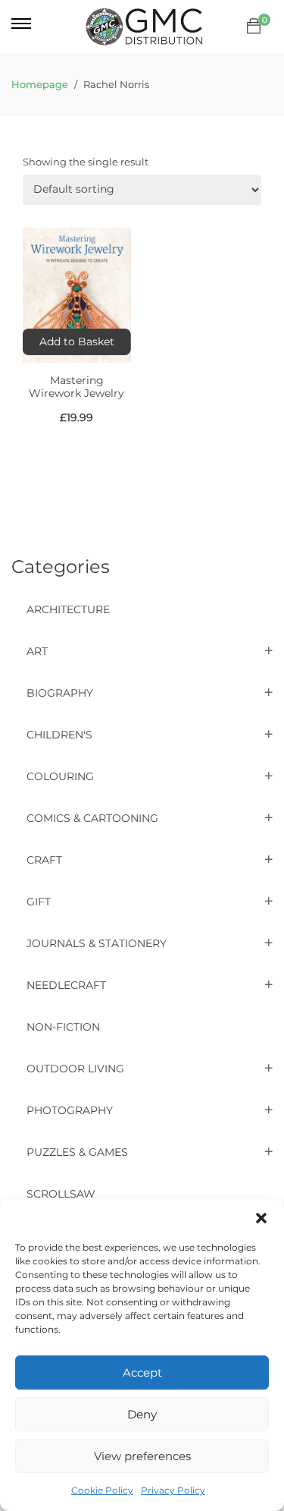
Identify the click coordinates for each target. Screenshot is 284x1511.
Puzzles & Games (77, 1152)
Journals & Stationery (97, 943)
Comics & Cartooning (92, 818)
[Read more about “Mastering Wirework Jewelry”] (77, 342)
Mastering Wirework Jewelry (76, 386)
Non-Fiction (63, 1027)
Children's (59, 734)
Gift (39, 901)
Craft (44, 860)
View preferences (142, 1456)
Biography (60, 693)
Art (37, 651)
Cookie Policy (102, 1490)
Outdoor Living (75, 1068)
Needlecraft (66, 985)
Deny (142, 1414)
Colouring (60, 776)
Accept (142, 1372)
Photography (70, 1110)
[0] (253, 26)
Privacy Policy (173, 1490)
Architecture (68, 609)
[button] (261, 1218)
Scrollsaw (61, 1194)
